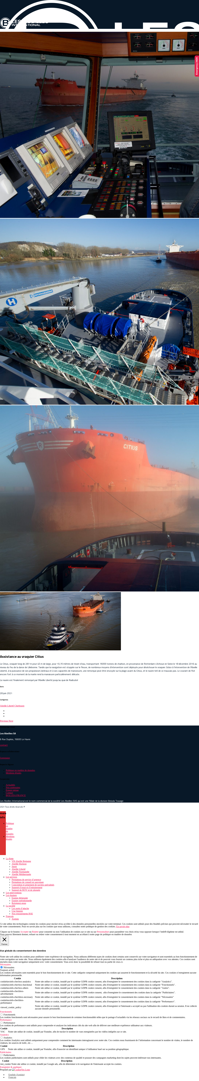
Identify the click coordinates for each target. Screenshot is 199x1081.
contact (4, 745)
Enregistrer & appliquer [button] (11, 1067)
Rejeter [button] (35, 932)
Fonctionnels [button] (6, 1011)
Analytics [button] (4, 1035)
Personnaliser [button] (103, 932)
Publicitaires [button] (5, 1052)
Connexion (5, 758)
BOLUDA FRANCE (16, 795)
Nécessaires (8, 967)
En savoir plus (122, 926)
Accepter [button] (24, 932)
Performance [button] (6, 1020)
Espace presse (12, 790)
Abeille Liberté (7, 706)
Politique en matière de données (20, 770)
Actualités (10, 785)
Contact (9, 793)
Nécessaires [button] (5, 964)
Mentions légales (13, 773)
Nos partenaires (13, 787)
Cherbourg (19, 706)
